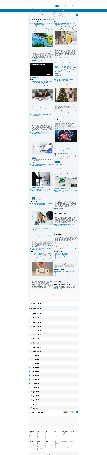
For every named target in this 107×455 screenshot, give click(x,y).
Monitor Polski (47, 443)
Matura (38, 447)
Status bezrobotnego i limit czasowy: (36, 101)
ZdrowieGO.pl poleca (59, 269)
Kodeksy (46, 447)
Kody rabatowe (72, 444)
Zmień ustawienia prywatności (45, 452)
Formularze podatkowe (73, 446)
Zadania (30, 444)
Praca (46, 436)
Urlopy (38, 435)
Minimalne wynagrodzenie (65, 443)
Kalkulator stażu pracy (56, 446)
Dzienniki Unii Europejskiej (48, 445)
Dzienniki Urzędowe (48, 444)
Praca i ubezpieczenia (56, 434)
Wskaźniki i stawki (64, 441)
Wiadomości (71, 432)
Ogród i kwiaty (72, 436)
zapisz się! (71, 282)
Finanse (71, 434)
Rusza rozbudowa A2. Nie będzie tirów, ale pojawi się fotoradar (65, 236)
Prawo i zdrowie (47, 438)
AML (62, 437)
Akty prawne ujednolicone (48, 446)
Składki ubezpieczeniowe (65, 444)
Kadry (31, 79)
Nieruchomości (33, 163)
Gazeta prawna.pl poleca (60, 213)
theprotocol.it (71, 447)
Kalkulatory (55, 441)
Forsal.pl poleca (58, 234)
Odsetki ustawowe (64, 446)
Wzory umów (71, 445)
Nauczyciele (38, 444)
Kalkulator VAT (55, 444)
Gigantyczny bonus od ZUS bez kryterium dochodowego (62, 188)
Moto (54, 435)
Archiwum (71, 443)
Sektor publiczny (31, 441)
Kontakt (63, 452)
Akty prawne (47, 441)
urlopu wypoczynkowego (40, 158)
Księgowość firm (34, 201)
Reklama (67, 452)
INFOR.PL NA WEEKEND (36, 21)
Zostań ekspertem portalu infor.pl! (62, 284)
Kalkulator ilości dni (56, 443)
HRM (38, 437)
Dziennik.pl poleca (58, 251)
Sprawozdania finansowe (65, 436)
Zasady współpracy (59, 288)
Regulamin (53, 452)
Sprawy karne (47, 433)
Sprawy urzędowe (47, 435)
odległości (61, 208)
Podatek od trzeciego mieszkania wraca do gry (38, 187)
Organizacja (30, 442)
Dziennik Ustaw (47, 442)
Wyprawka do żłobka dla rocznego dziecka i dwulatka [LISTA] (65, 105)
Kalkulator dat (55, 442)
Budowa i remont (72, 435)
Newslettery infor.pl (58, 281)
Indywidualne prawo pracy (40, 432)
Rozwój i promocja (31, 445)
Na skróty (71, 441)
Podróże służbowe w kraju (65, 442)
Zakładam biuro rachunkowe (65, 432)
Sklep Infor (46, 437)
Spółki (54, 433)
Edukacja (56, 77)
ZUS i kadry (30, 435)
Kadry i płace (30, 446)
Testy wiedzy (39, 449)
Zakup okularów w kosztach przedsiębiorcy (37, 226)
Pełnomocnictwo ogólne (62, 73)
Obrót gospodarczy (31, 434)
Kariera (57, 452)
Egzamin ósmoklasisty (40, 448)
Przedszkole (38, 442)
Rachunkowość (31, 433)
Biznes (31, 251)
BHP (37, 436)
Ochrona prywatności (35, 452)
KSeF (30, 437)
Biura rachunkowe (64, 431)
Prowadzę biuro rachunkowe (65, 433)
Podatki (30, 432)
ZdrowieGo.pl (71, 442)
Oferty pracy (71, 448)
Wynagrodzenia (39, 433)
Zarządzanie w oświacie (40, 446)
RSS (60, 452)
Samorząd (56, 119)
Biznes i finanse (56, 432)
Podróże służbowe (64, 445)
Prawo (55, 21)
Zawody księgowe (31, 436)
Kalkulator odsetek (56, 445)
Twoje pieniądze (58, 164)
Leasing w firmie (56, 436)
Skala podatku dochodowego (65, 447)
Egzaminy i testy (39, 445)
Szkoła (38, 443)
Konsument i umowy (48, 434)
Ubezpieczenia (39, 434)
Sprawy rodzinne (47, 432)
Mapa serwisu (73, 452)
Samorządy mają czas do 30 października (60, 142)
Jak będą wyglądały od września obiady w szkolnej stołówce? (65, 110)
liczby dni (37, 77)
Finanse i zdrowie (56, 437)
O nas (30, 452)
